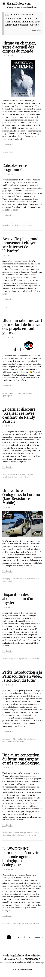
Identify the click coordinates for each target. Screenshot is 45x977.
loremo (16, 579)
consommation (8, 223)
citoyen (6, 307)
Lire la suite (7, 144)
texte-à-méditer (25, 962)
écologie (40, 962)
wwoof (36, 923)
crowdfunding (8, 393)
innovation (31, 393)
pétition (14, 307)
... (22, 965)
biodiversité (22, 739)
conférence (7, 474)
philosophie (33, 959)
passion (30, 474)
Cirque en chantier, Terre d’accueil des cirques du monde (19, 47)
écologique (7, 579)
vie (21, 477)
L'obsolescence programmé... (14, 167)
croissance (20, 223)
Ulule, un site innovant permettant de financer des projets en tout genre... (22, 326)
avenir (16, 833)
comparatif (7, 581)
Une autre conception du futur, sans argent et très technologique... (22, 759)
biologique (32, 739)
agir (6, 955)
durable (30, 833)
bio (14, 739)
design (23, 833)
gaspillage (7, 225)
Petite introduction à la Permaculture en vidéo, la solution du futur (22, 676)
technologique (18, 835)
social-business (7, 962)
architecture (7, 833)
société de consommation (22, 225)
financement (20, 393)
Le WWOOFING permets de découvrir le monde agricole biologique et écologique (20, 856)
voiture (23, 579)
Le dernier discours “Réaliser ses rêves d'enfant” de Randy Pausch (18, 415)
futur (37, 833)
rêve (16, 477)
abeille (5, 658)
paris (12, 152)
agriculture (7, 739)
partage (29, 923)
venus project (31, 835)
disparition (14, 658)
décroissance (31, 223)
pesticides (23, 658)
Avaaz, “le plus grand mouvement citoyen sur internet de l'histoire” (20, 244)
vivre (26, 477)
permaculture (19, 741)
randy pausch (8, 477)
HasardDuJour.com (22, 4)
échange (21, 923)
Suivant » (39, 937)
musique (20, 959)
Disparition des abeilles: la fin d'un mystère (18, 598)
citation (36, 955)
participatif (7, 395)
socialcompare (33, 579)
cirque (5, 152)
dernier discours (20, 474)
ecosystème (7, 741)
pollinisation (34, 658)
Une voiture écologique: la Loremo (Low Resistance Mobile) (21, 496)
